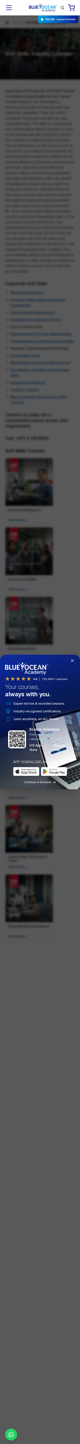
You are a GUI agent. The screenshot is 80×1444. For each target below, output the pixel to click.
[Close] (73, 661)
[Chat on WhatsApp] (11, 1435)
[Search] (62, 8)
